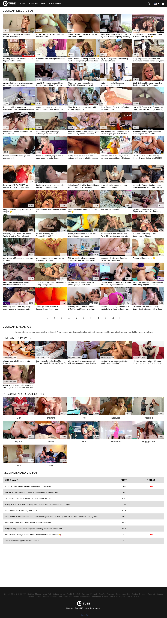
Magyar (38, 594)
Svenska (85, 594)
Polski (69, 594)
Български (120, 596)
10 (113, 318)
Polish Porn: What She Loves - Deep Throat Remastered (28, 522)
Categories (55, 3)
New (43, 3)
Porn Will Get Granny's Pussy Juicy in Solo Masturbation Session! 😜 (33, 534)
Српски (105, 596)
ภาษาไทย (126, 594)
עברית (62, 594)
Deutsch (142, 594)
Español (102, 594)
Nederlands (74, 596)
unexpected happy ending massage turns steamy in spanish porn (31, 492)
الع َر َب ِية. (47, 594)
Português (63, 596)
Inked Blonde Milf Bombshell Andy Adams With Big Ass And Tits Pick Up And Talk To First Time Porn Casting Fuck (51, 516)
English (135, 594)
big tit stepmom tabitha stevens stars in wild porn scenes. (28, 486)
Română (76, 594)
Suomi (7, 594)
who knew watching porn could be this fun (22, 541)
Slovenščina (85, 596)
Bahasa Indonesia (50, 596)
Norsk (112, 596)
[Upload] (163, 3)
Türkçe (38, 596)
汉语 (13, 594)
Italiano (56, 594)
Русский (93, 594)
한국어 (129, 596)
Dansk (118, 594)
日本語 (136, 596)
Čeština (30, 594)
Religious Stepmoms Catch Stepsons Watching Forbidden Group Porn (33, 528)
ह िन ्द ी (21, 594)
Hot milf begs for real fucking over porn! (21, 510)
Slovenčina (96, 596)
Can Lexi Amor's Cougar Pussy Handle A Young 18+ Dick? (28, 498)
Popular (33, 3)
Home (22, 3)
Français (110, 594)
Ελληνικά (151, 594)
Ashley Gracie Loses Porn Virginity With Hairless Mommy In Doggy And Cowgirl (37, 504)
